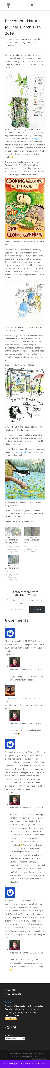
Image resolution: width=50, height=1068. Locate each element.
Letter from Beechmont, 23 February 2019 (11, 540)
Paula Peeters (13, 39)
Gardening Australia (37, 138)
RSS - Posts (11, 990)
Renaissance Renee (13, 698)
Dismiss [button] (25, 1066)
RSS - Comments (14, 994)
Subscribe (37, 609)
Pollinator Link (20, 452)
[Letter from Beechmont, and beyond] (13, 559)
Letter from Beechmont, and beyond (12, 568)
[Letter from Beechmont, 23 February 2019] (13, 531)
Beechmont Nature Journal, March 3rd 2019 (32, 540)
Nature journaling (25, 42)
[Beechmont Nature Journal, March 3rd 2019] (32, 531)
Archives (8, 1035)
